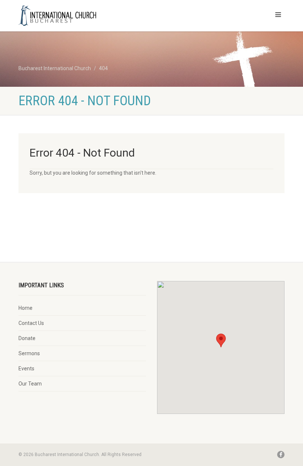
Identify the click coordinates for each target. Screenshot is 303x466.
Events (26, 368)
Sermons (29, 353)
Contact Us (31, 323)
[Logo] (82, 16)
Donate (26, 338)
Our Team (30, 384)
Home (25, 308)
